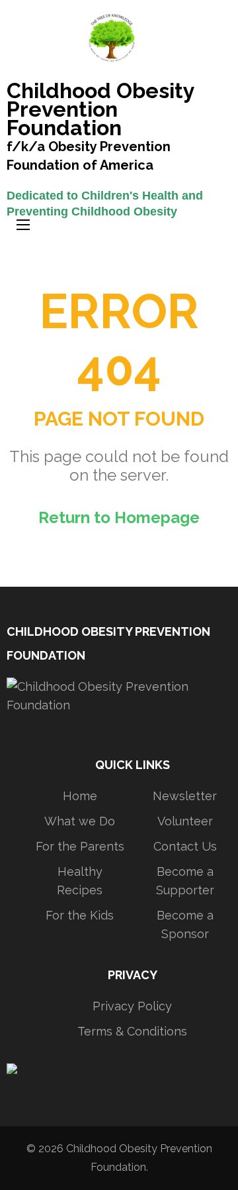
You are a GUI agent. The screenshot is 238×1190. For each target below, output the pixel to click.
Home (80, 796)
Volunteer (185, 821)
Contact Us (185, 846)
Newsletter (185, 796)
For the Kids (80, 915)
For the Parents (80, 846)
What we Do (79, 821)
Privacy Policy (132, 1006)
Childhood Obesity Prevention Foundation (100, 111)
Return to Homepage (119, 517)
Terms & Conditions (132, 1031)
